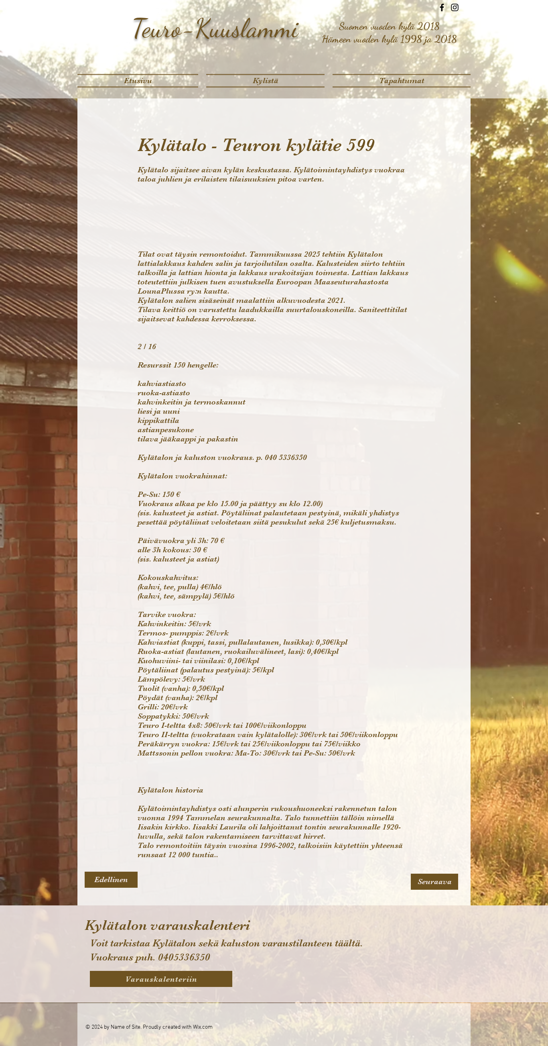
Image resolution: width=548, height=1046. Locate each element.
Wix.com (203, 1027)
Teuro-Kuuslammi (215, 28)
